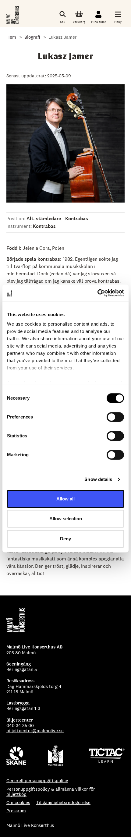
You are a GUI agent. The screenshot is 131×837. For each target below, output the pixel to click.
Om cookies (18, 802)
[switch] (115, 417)
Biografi (32, 37)
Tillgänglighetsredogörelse (63, 802)
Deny (65, 538)
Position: (16, 218)
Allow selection (65, 518)
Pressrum (16, 810)
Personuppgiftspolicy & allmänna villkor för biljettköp (50, 791)
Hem (11, 37)
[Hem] (13, 15)
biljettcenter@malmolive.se (35, 730)
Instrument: (19, 226)
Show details (98, 479)
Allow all (65, 498)
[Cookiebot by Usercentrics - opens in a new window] (97, 293)
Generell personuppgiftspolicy (37, 780)
